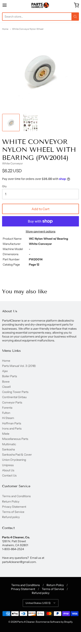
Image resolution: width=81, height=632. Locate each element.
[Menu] (9, 5)
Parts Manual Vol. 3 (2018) (19, 366)
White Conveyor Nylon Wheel (27, 29)
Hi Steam (8, 418)
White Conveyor (12, 163)
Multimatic (9, 444)
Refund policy (11, 517)
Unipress (8, 465)
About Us (8, 470)
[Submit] (75, 16)
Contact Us (9, 475)
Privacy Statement (14, 507)
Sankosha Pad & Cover (17, 454)
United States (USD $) (38, 602)
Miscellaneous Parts (15, 439)
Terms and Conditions (16, 496)
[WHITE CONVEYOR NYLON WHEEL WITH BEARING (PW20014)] (11, 122)
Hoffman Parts (11, 423)
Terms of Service (13, 512)
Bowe (6, 381)
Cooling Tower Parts (15, 392)
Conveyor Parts (12, 402)
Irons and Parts (12, 428)
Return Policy (10, 501)
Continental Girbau (14, 397)
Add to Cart (40, 209)
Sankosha (8, 449)
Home (5, 29)
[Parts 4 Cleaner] (40, 5)
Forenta (7, 407)
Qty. (4, 186)
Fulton (6, 413)
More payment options (40, 231)
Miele (5, 434)
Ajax (5, 371)
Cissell (6, 387)
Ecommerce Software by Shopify (54, 621)
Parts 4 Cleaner (26, 621)
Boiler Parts (9, 376)
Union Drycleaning (14, 460)
